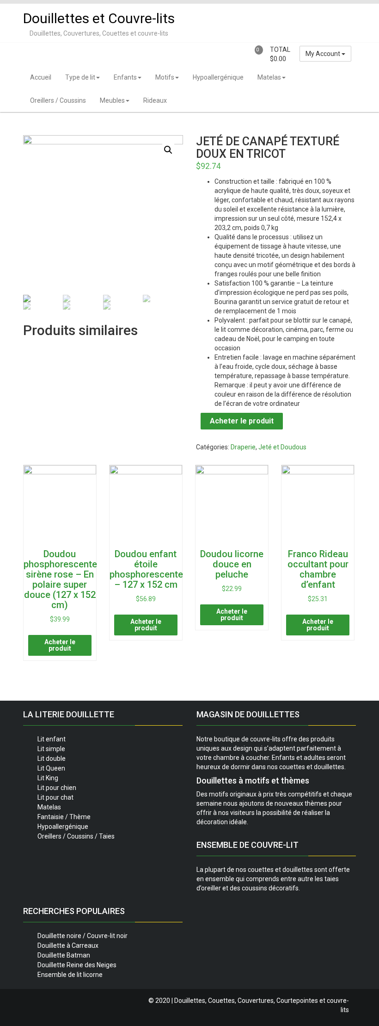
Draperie (243, 447)
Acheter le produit (242, 421)
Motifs (164, 77)
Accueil (40, 77)
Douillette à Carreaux (67, 945)
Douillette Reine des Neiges (76, 965)
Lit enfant (51, 739)
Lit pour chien (56, 787)
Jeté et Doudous (282, 447)
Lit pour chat (55, 797)
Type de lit (80, 77)
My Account (324, 53)
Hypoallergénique (218, 77)
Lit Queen (51, 768)
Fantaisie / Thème (64, 817)
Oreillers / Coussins (58, 100)
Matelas (269, 77)
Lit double (51, 758)
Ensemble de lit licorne (70, 974)
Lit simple (51, 748)
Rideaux (155, 100)
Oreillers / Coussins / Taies (76, 836)
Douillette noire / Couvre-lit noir (82, 935)
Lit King (47, 778)
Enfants (125, 77)
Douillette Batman (63, 955)
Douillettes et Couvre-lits (99, 18)
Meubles (112, 100)
